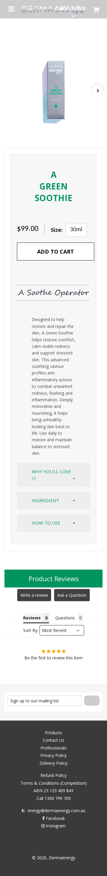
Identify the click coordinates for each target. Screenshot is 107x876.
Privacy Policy (53, 755)
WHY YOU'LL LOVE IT (51, 474)
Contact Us (53, 740)
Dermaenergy (62, 857)
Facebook (55, 818)
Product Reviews (54, 578)
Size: (57, 229)
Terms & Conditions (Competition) (54, 783)
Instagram (55, 826)
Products (53, 732)
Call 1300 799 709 (54, 798)
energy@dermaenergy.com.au (56, 810)
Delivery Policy (53, 763)
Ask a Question (71, 595)
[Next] (97, 90)
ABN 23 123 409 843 (53, 790)
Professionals (53, 748)
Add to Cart (55, 251)
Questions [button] (65, 618)
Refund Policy (53, 775)
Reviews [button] (32, 618)
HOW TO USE (46, 523)
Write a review (34, 595)
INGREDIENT (45, 500)
